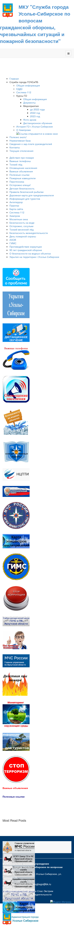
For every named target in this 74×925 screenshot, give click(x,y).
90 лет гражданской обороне (25, 250)
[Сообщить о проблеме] (16, 277)
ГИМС (12, 243)
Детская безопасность (21, 188)
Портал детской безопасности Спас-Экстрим (28, 891)
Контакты (14, 147)
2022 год (35, 112)
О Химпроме (23, 130)
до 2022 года (37, 109)
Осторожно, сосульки (21, 226)
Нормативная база (20, 140)
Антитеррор (16, 202)
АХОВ (12, 239)
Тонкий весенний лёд (21, 229)
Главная (14, 78)
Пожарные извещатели (22, 178)
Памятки (14, 205)
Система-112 (23, 92)
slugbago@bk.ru (42, 884)
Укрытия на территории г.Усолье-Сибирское (34, 257)
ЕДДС (19, 89)
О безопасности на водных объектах (30, 253)
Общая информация (28, 85)
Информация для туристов (24, 198)
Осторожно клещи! (20, 185)
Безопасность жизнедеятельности (28, 233)
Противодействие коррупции (25, 246)
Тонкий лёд (15, 164)
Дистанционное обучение (37, 123)
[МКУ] (8, 10)
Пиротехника (16, 181)
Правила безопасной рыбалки (26, 192)
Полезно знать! (18, 137)
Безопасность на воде (21, 222)
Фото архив (29, 119)
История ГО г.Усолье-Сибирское (34, 126)
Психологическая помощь (17, 898)
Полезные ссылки (19, 174)
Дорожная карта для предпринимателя (31, 195)
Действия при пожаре (21, 157)
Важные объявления (21, 171)
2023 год (35, 116)
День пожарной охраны (22, 236)
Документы (29, 102)
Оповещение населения (23, 168)
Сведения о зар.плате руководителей (30, 144)
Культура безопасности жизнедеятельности (27, 894)
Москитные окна (18, 219)
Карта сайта (16, 209)
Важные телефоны (20, 161)
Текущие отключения (21, 150)
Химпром (14, 215)
